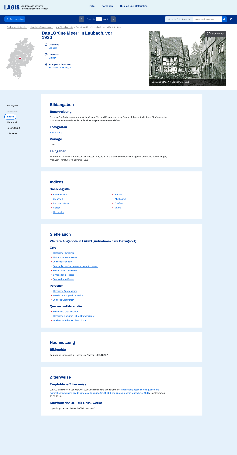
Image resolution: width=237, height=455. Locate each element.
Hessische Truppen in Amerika (68, 295)
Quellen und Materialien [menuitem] (134, 6)
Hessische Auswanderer (65, 291)
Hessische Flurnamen (63, 253)
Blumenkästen (60, 194)
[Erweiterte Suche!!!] (231, 19)
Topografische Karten (63, 279)
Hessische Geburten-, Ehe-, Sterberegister (73, 316)
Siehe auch (12, 122)
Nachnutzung (13, 128)
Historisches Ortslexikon (65, 270)
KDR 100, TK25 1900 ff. (60, 67)
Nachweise (12, 111)
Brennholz (58, 199)
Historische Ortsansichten (65, 311)
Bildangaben (13, 105)
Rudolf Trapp (56, 132)
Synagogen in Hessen (63, 275)
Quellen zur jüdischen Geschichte (69, 320)
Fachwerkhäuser (61, 203)
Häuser (118, 194)
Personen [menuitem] (107, 6)
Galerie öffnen (217, 33)
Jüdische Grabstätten (63, 300)
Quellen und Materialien (17, 27)
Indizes (10, 117)
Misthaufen (120, 199)
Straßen (119, 203)
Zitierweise (12, 133)
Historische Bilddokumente (178, 19)
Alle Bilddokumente (64, 27)
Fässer (56, 208)
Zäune (118, 208)
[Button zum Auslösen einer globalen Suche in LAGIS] (224, 19)
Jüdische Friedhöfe (62, 262)
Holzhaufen (58, 212)
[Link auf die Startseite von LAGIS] (27, 7)
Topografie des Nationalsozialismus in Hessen (75, 266)
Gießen (52, 58)
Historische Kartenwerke (65, 257)
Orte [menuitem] (91, 6)
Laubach (53, 48)
